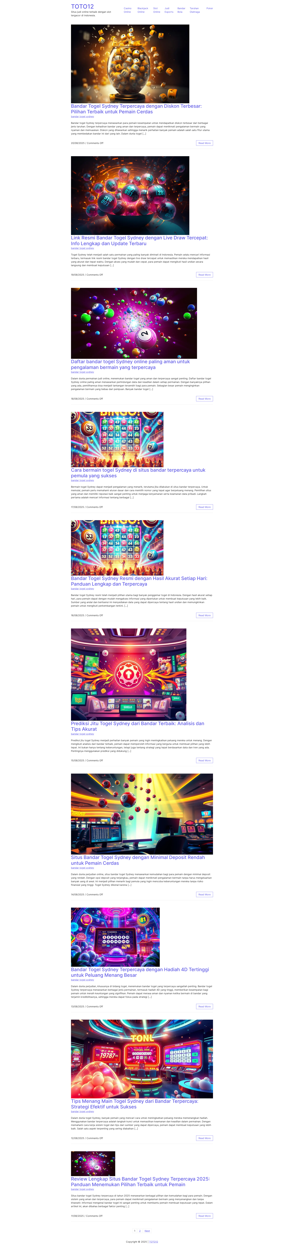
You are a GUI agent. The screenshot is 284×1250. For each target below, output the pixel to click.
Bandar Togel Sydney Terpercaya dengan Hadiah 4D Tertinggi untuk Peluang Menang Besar (140, 972)
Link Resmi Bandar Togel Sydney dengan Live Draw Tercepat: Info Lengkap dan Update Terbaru (139, 240)
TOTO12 (82, 6)
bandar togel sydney (82, 116)
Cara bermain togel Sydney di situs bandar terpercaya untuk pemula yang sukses (138, 472)
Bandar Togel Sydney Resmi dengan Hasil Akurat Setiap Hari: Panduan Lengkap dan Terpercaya (139, 581)
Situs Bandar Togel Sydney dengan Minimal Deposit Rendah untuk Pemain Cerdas (138, 860)
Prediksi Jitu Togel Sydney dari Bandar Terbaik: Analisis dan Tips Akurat (137, 726)
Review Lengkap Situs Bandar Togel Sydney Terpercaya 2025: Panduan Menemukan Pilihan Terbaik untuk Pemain (140, 1181)
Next (147, 1230)
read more (205, 143)
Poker (209, 8)
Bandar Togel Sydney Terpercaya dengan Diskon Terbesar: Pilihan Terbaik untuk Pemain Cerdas (136, 109)
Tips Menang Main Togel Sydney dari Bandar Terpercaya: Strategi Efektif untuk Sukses (134, 1104)
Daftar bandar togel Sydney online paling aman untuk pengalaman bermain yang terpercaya (130, 364)
